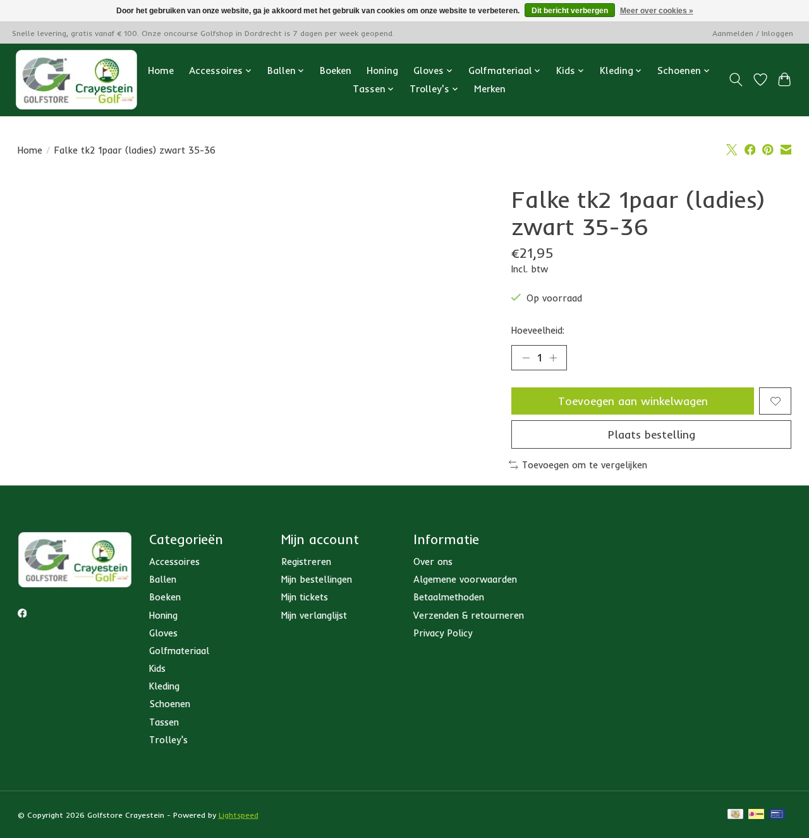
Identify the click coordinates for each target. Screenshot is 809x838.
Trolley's (168, 740)
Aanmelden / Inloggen (752, 33)
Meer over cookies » (656, 10)
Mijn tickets (304, 597)
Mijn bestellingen (316, 579)
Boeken (335, 70)
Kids (157, 668)
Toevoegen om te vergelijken (584, 465)
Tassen (164, 722)
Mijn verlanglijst (314, 615)
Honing (382, 70)
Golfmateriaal (179, 651)
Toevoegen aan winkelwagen (633, 401)
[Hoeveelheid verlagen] (526, 358)
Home (161, 70)
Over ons (433, 562)
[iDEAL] (756, 815)
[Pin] (777, 815)
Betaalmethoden (448, 597)
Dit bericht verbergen (570, 10)
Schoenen (169, 704)
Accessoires (174, 562)
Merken (490, 89)
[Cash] (735, 815)
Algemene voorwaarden (465, 579)
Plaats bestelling (651, 434)
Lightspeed (239, 815)
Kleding (164, 686)
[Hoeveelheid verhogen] (553, 358)
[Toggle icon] (735, 79)
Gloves (163, 633)
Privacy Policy (442, 633)
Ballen (162, 579)
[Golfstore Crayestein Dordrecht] (76, 79)
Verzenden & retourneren (468, 615)
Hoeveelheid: (537, 330)
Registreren (306, 562)
